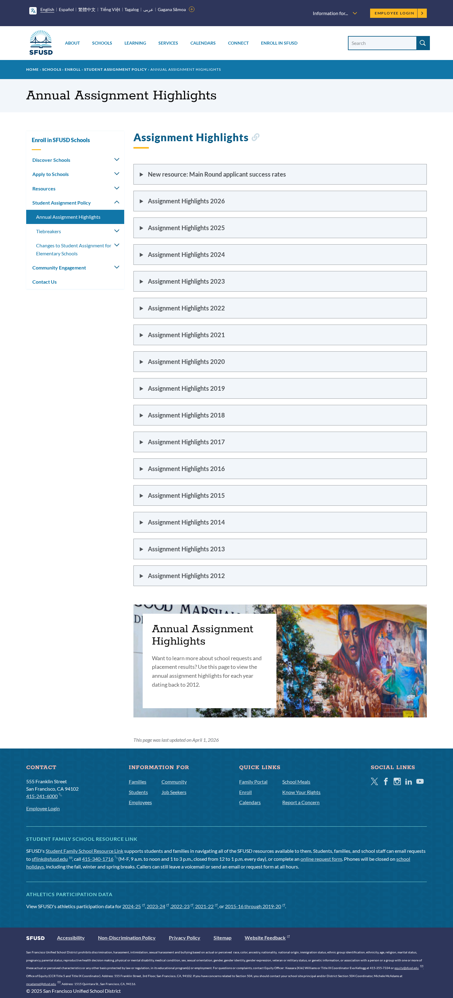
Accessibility (71, 937)
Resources (43, 188)
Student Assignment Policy (115, 69)
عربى (148, 9)
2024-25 (131, 906)
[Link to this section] (255, 138)
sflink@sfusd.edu (50, 859)
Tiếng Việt (110, 9)
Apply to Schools (50, 174)
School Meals (296, 781)
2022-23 (180, 906)
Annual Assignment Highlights (68, 217)
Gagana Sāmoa (172, 9)
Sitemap (222, 937)
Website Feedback (265, 937)
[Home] (41, 43)
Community (174, 781)
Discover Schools (51, 160)
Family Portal (253, 781)
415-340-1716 (97, 859)
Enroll (73, 69)
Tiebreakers (48, 231)
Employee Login (394, 13)
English (47, 9)
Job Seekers (173, 792)
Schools (102, 43)
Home (32, 69)
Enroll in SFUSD (279, 43)
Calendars (203, 43)
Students (138, 792)
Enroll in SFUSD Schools (61, 140)
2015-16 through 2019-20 (253, 906)
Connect (238, 43)
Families (137, 781)
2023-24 (156, 906)
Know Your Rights (301, 792)
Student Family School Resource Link (84, 851)
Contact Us (44, 282)
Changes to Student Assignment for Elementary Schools (73, 249)
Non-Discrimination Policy (127, 937)
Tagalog (131, 9)
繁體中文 (87, 9)
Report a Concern (301, 802)
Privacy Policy (184, 937)
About (72, 43)
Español (66, 9)
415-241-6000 (42, 796)
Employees (140, 802)
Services (168, 43)
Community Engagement (59, 267)
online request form (321, 859)
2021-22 (204, 906)
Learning (135, 43)
